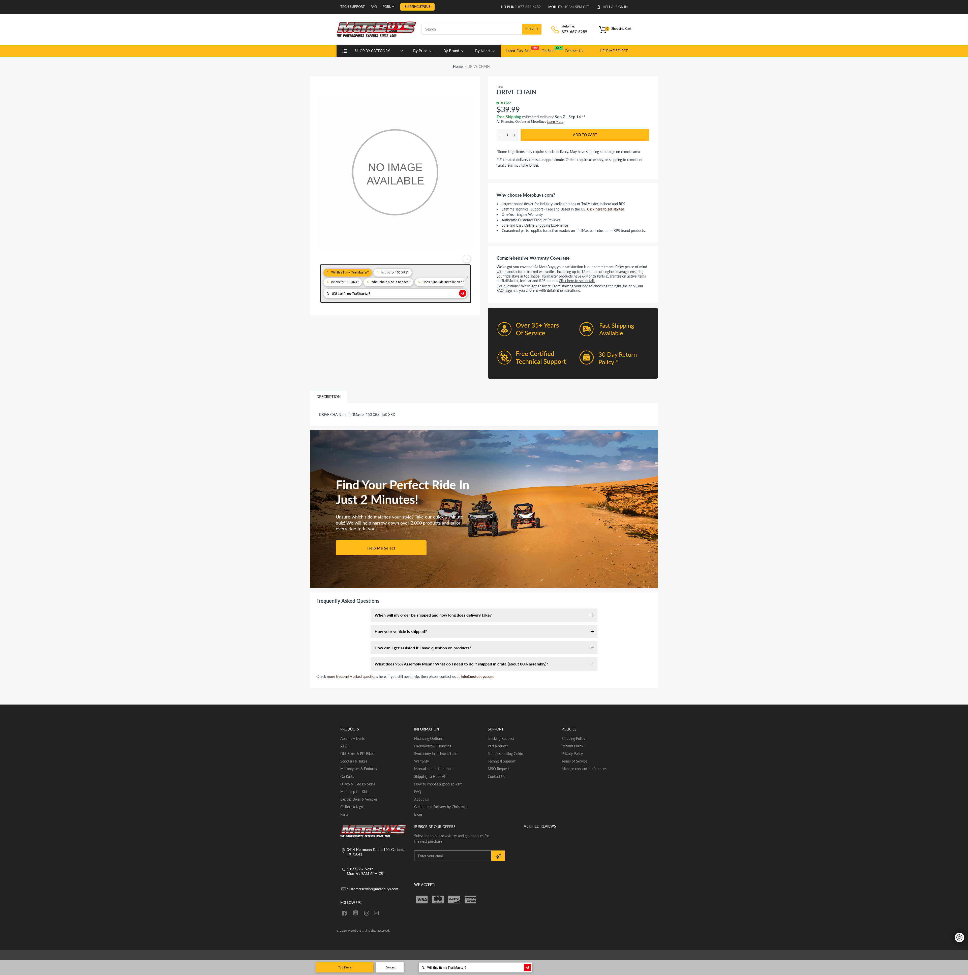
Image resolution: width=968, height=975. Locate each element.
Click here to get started (605, 209)
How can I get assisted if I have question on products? (423, 647)
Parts (500, 86)
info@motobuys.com (477, 676)
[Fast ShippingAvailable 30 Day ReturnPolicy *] (573, 377)
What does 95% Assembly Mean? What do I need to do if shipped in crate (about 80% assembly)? (461, 663)
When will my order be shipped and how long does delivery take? (433, 615)
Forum (389, 7)
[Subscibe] (498, 855)
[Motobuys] (376, 28)
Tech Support (352, 7)
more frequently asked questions (352, 676)
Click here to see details (577, 281)
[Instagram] (367, 913)
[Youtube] (355, 913)
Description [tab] (328, 396)
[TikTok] (376, 913)
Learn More (555, 121)
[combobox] (481, 29)
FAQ (374, 7)
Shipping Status (417, 7)
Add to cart (585, 135)
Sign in (622, 7)
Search (532, 29)
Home (458, 66)
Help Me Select (381, 547)
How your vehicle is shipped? (401, 631)
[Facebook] (344, 913)
